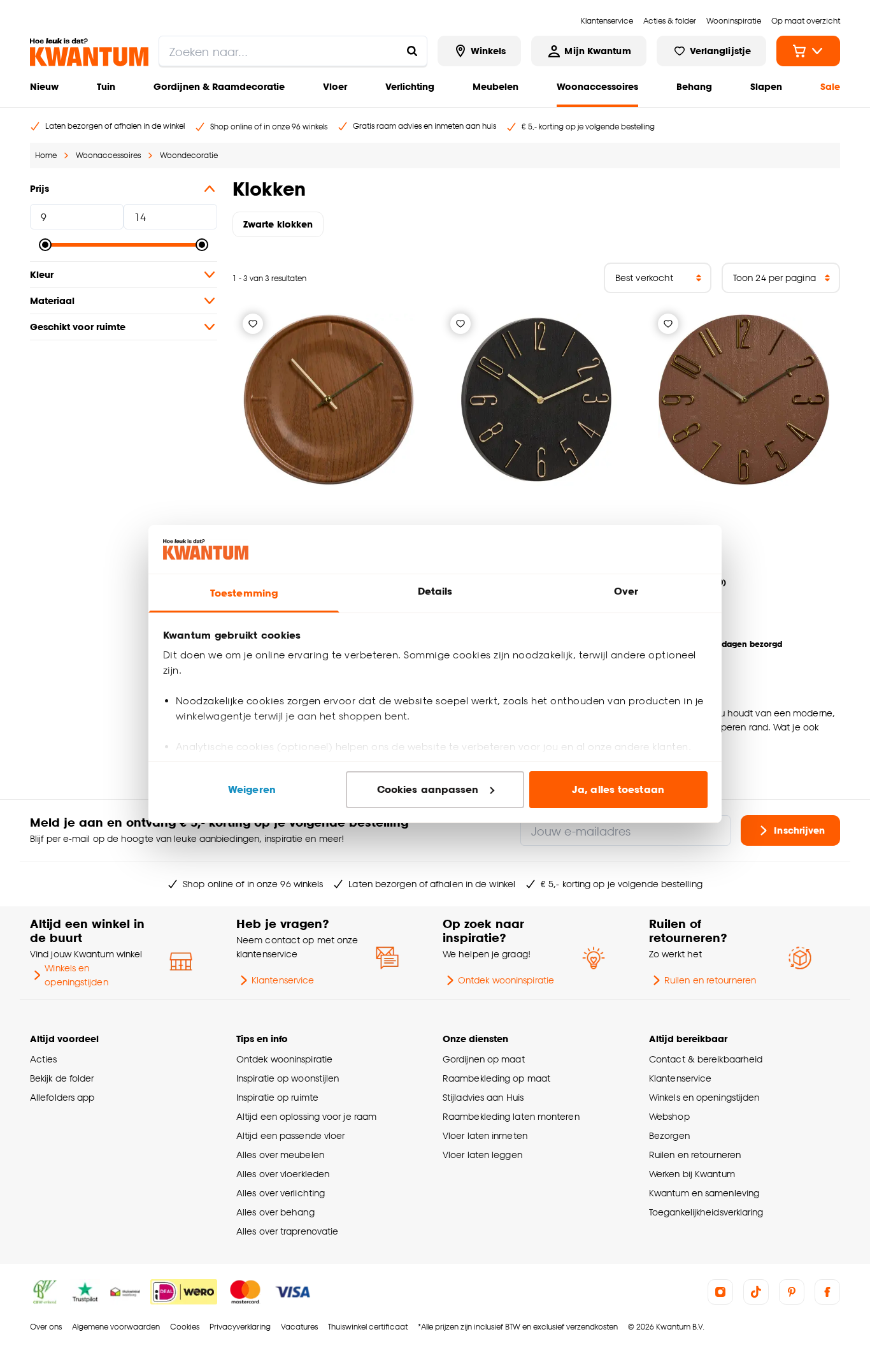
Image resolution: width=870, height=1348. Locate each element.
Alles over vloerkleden (282, 1173)
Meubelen (495, 86)
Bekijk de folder (62, 1078)
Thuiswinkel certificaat (368, 1326)
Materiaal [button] (52, 300)
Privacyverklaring (240, 1326)
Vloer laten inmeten (485, 1135)
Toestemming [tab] (244, 593)
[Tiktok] (756, 1292)
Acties (43, 1059)
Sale (830, 86)
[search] (293, 51)
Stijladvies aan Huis (483, 1097)
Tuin (106, 86)
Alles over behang (275, 1212)
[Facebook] (827, 1292)
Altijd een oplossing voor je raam (306, 1116)
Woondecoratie (189, 155)
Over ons (46, 1326)
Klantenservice (283, 980)
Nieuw (44, 86)
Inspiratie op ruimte (277, 1097)
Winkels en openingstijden (76, 974)
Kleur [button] (41, 274)
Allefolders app (62, 1097)
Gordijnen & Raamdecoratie (219, 86)
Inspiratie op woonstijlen (287, 1078)
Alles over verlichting (280, 1192)
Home (46, 155)
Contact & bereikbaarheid (705, 1059)
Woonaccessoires (597, 86)
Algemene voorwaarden (116, 1326)
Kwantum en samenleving (704, 1192)
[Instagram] (720, 1292)
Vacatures (299, 1326)
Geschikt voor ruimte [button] (77, 326)
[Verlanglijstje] (253, 324)
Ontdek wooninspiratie (506, 980)
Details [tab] (435, 591)
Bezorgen (669, 1135)
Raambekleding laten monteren (511, 1116)
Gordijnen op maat (484, 1059)
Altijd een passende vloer (290, 1135)
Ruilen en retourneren (710, 980)
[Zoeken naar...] (412, 51)
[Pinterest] (791, 1292)
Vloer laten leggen (482, 1154)
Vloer (335, 86)
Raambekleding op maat (496, 1078)
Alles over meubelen (280, 1154)
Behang (694, 86)
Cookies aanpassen (428, 789)
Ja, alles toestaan (618, 789)
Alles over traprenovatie (287, 1231)
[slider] (45, 245)
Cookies (184, 1326)
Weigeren (252, 789)
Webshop (669, 1116)
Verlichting (409, 86)
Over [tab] (626, 591)
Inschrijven (799, 830)
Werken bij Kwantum (692, 1173)
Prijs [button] (39, 188)
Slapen (766, 86)
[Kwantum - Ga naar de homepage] (89, 52)
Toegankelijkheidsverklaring (706, 1212)
